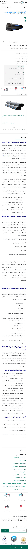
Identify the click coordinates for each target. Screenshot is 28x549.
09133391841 (4, 2)
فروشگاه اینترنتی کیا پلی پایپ (21, 11)
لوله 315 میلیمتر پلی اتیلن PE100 (10, 12)
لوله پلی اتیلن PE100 (21, 12)
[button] (24, 129)
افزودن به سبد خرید (14, 547)
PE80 (9, 156)
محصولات (12, 11)
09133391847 (4, 4)
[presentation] (14, 127)
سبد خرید (3, 7)
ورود (24, 7)
